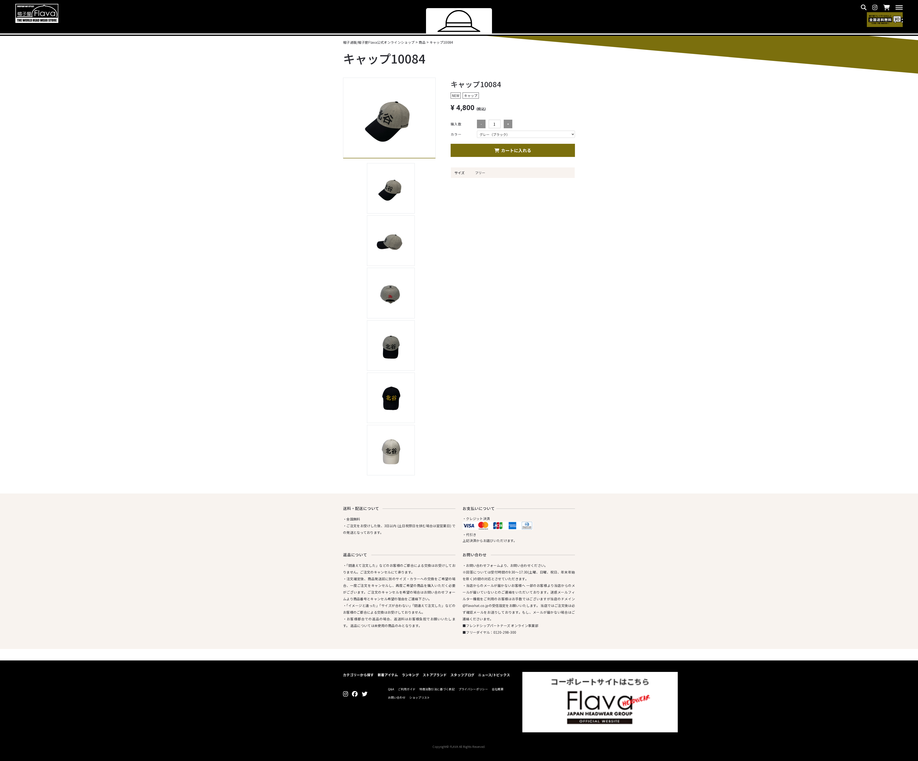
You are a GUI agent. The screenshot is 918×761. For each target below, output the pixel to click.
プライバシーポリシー (473, 689)
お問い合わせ (397, 697)
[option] (389, 118)
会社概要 (497, 689)
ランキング (410, 674)
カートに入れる (516, 150)
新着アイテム (388, 674)
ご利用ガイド (406, 689)
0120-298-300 (504, 632)
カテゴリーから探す (358, 674)
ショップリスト (419, 697)
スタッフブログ (462, 674)
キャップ (470, 95)
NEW (455, 95)
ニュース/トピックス (494, 674)
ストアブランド (435, 674)
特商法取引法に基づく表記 (437, 689)
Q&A (391, 689)
